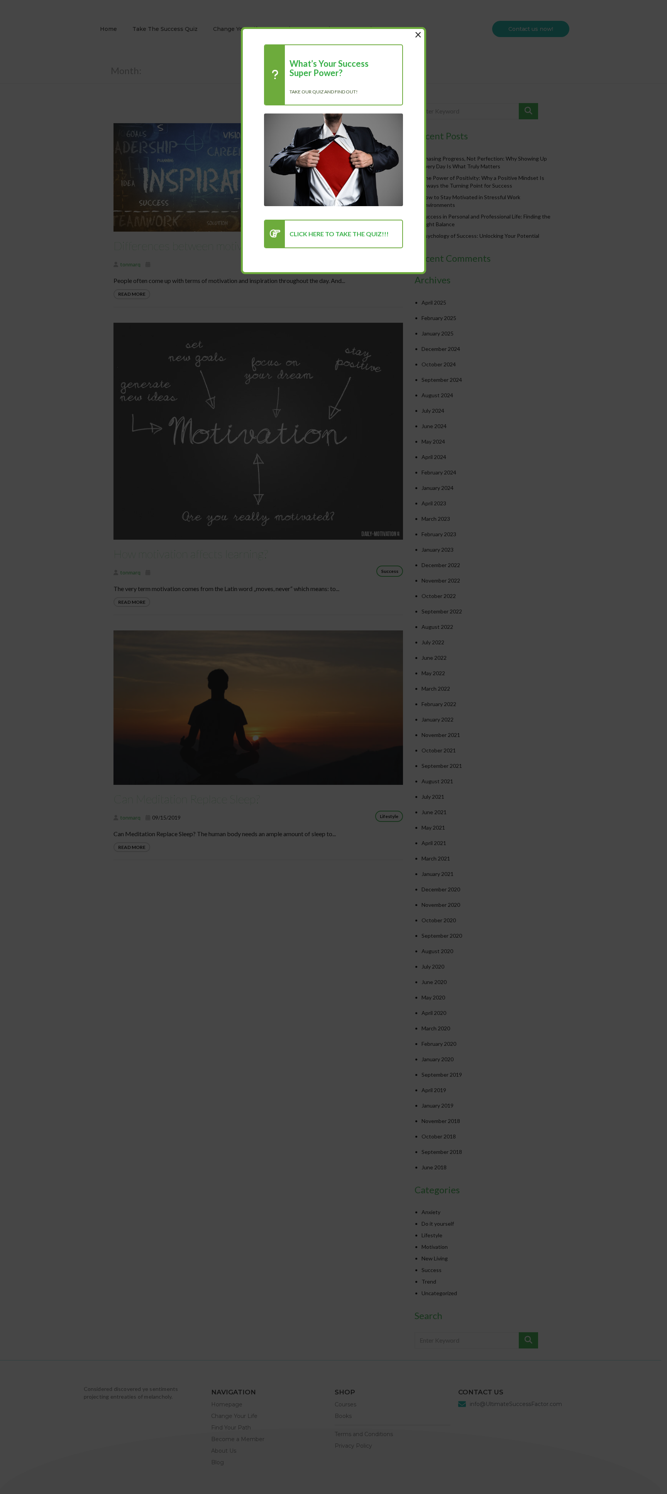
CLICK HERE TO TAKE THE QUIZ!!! (339, 233)
